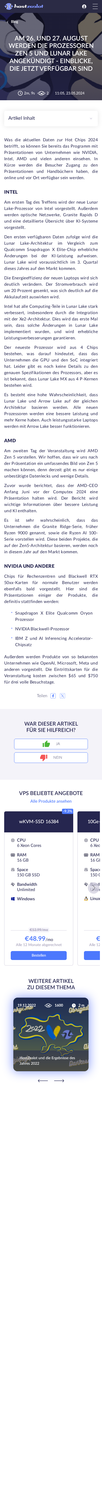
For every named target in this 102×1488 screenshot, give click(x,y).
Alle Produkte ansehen (51, 801)
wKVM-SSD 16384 (39, 822)
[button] (93, 888)
